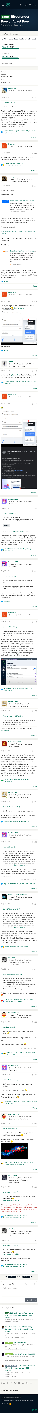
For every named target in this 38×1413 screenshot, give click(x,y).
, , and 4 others (21, 1102)
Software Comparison (12, 1321)
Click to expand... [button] (19, 531)
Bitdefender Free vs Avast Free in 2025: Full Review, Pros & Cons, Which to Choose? (19, 1315)
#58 (35, 1123)
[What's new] (30, 5)
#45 (35, 371)
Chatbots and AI (10, 1376)
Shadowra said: (8, 102)
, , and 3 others (20, 382)
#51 (36, 751)
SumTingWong (7, 25)
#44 (35, 302)
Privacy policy (24, 1400)
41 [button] (5, 47)
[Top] (7, 1404)
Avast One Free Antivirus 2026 (20, 1354)
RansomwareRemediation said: (13, 974)
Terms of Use (14, 1400)
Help (31, 1400)
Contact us (5, 1400)
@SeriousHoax (19, 308)
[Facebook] (33, 1410)
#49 (35, 622)
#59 (35, 1187)
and (16, 821)
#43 (35, 186)
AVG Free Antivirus (16, 1342)
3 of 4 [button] (19, 1277)
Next (25, 1277)
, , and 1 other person (20, 550)
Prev (12, 1277)
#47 (36, 508)
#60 (35, 1240)
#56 (35, 1022)
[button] (3, 5)
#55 (35, 969)
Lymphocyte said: (8, 513)
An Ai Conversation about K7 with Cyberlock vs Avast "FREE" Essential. (20, 1368)
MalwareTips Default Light (12, 1397)
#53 (35, 842)
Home (4, 1404)
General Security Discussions (14, 1337)
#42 (35, 153)
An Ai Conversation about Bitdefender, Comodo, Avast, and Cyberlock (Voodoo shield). (19, 1329)
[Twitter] (36, 1410)
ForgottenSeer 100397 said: (12, 716)
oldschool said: (8, 1027)
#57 (36, 1075)
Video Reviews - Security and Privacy (17, 1349)
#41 (36, 97)
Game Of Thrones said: (10, 807)
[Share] (32, 98)
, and (14, 165)
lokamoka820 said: (9, 627)
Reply (35, 137)
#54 (35, 904)
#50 (35, 711)
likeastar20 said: (8, 576)
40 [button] (5, 56)
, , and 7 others (19, 132)
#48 (35, 571)
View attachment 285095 (11, 1201)
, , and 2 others (19, 884)
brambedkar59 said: (9, 1080)
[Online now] (6, 706)
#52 (35, 802)
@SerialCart (5, 731)
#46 (35, 404)
